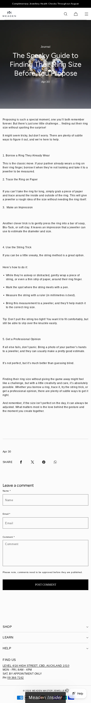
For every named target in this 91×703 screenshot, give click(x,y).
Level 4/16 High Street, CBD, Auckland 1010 (36, 665)
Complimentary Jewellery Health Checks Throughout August (45, 3)
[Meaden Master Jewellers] (9, 14)
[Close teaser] (67, 690)
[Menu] (83, 14)
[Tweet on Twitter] (32, 462)
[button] (65, 14)
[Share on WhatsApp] (55, 462)
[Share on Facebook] (21, 462)
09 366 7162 (15, 677)
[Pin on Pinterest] (43, 462)
